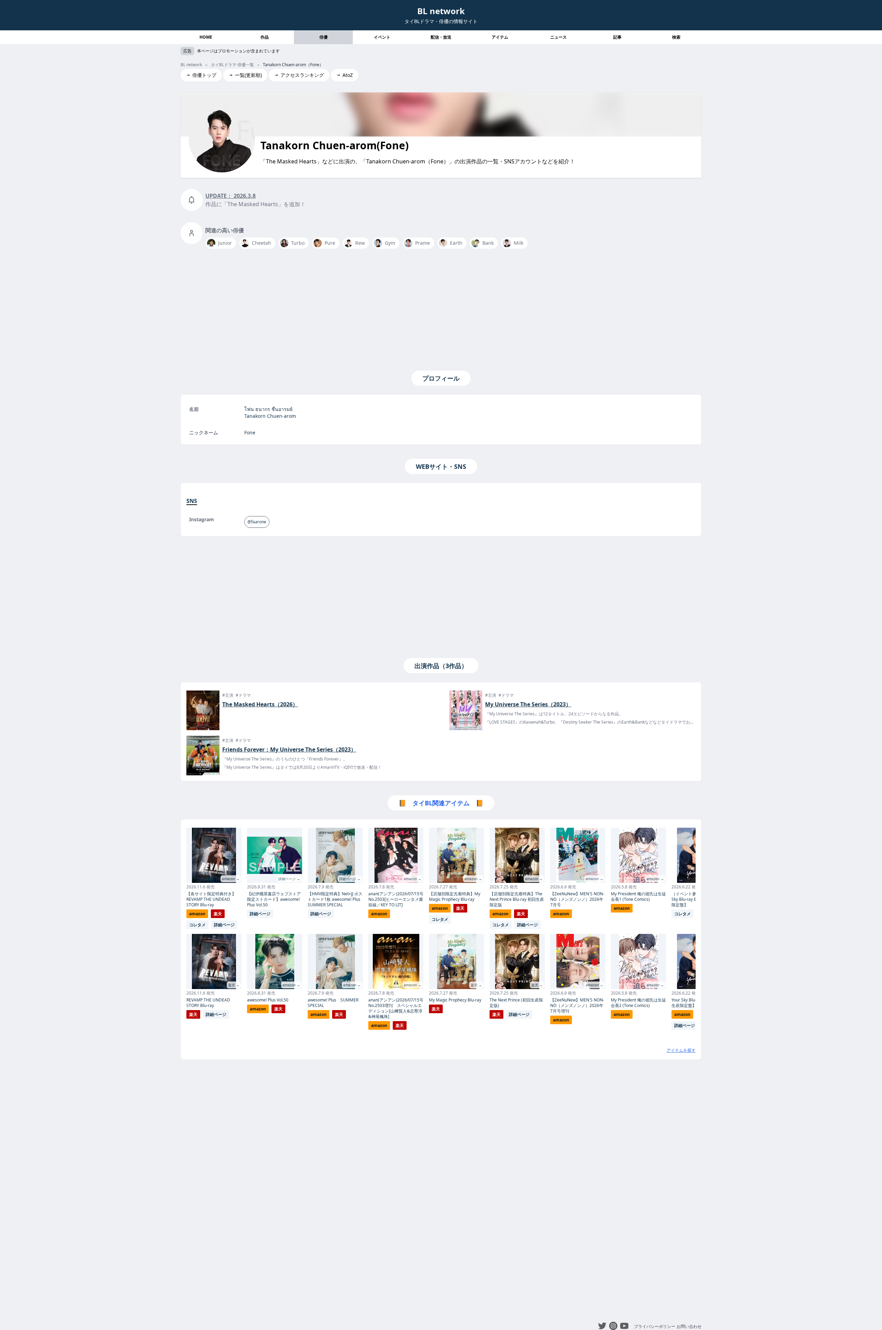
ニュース (558, 37)
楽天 (218, 914)
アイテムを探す (681, 1050)
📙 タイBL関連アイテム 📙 (441, 803)
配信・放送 (441, 37)
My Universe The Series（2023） (528, 704)
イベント (382, 37)
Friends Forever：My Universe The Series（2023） (289, 749)
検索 (676, 37)
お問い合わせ (689, 1326)
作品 (264, 37)
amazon (197, 914)
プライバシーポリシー (654, 1326)
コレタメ (197, 925)
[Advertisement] (441, 308)
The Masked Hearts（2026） (260, 704)
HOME (205, 37)
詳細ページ (224, 925)
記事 (617, 37)
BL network (441, 11)
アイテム (500, 37)
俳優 (323, 37)
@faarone (256, 522)
